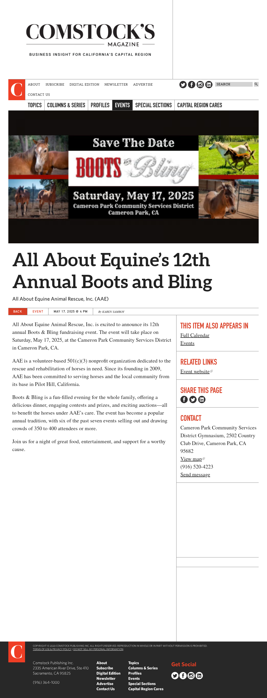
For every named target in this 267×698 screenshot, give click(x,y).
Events (122, 105)
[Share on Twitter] (193, 399)
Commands (4, 694)
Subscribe (55, 84)
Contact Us (39, 94)
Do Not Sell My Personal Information (98, 649)
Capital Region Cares (199, 105)
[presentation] (16, 89)
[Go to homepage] (90, 39)
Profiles (100, 105)
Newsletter (116, 84)
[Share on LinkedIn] (201, 399)
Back (17, 311)
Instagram (200, 84)
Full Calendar (194, 335)
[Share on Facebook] (184, 399)
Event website (195, 371)
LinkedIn (209, 84)
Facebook (191, 84)
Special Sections (153, 105)
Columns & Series (66, 105)
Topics (35, 105)
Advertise (143, 84)
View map (191, 458)
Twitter (183, 84)
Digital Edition (85, 84)
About (34, 84)
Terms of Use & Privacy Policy (52, 649)
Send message (195, 474)
